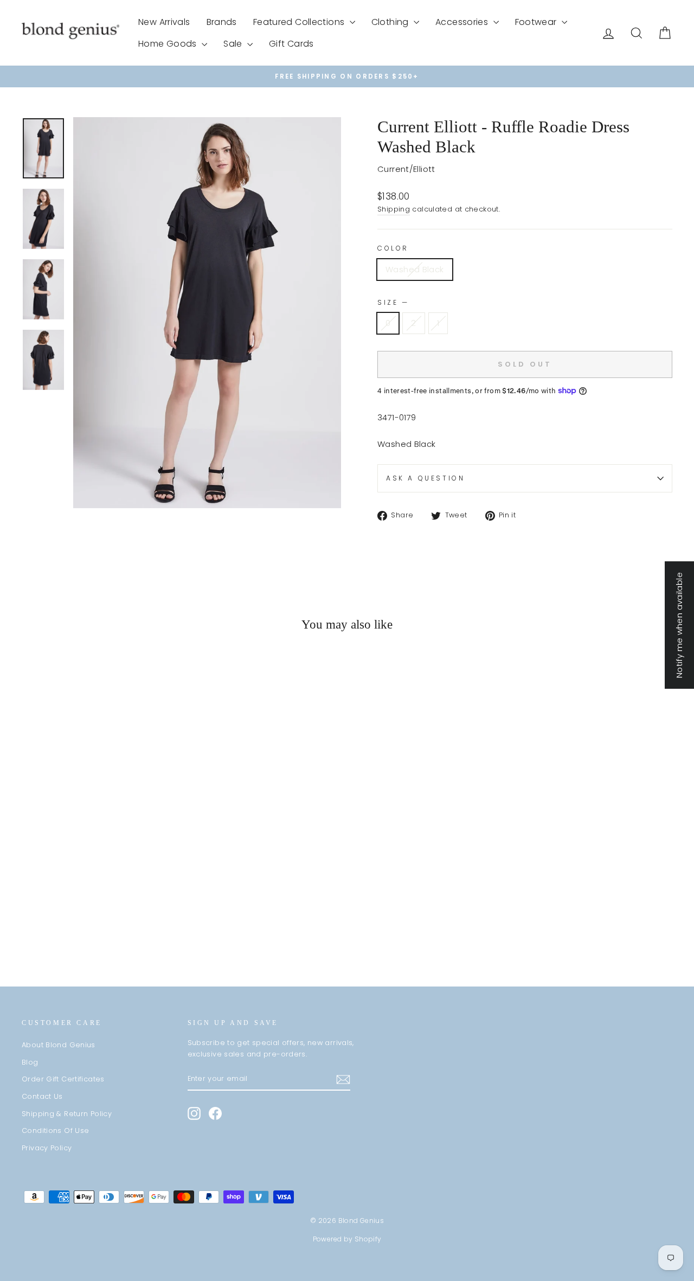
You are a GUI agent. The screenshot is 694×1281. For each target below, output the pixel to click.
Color (393, 248)
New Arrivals (164, 22)
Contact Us (42, 1096)
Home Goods (168, 43)
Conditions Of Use (55, 1130)
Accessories (463, 22)
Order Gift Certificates (63, 1079)
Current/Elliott (406, 169)
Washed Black (414, 269)
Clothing (391, 22)
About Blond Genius (58, 1044)
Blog (30, 1062)
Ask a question (425, 478)
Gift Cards (291, 43)
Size (392, 302)
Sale (234, 43)
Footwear (537, 22)
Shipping (393, 209)
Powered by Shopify (347, 1239)
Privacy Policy (47, 1147)
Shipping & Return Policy (67, 1113)
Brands (222, 22)
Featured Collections (300, 22)
